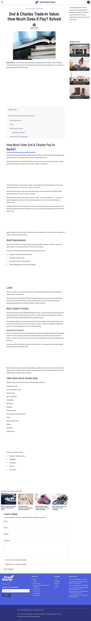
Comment (7, 541)
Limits (11, 124)
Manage (57, 581)
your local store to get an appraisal (29, 187)
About (34, 579)
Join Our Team (37, 595)
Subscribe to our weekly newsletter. (16, 564)
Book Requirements (15, 120)
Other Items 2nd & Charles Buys (19, 137)
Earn (30, 8)
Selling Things (40, 8)
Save (56, 587)
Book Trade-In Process (16, 128)
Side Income (34, 8)
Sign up (6, 595)
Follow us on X (5, 584)
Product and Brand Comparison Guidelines (41, 586)
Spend (57, 585)
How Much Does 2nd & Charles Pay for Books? (21, 116)
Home (27, 8)
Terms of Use (36, 591)
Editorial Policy (37, 583)
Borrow (57, 583)
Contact (35, 581)
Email (6, 528)
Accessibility (36, 593)
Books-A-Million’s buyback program (17, 235)
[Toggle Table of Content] (62, 108)
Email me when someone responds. (16, 560)
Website (6, 534)
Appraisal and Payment (18, 133)
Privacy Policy (36, 589)
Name (6, 521)
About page (73, 20)
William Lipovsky (34, 27)
